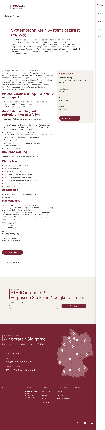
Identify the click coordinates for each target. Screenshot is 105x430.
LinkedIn (75, 396)
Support (100, 5)
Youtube (74, 391)
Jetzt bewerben (11, 252)
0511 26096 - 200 (16, 353)
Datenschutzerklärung (64, 399)
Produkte (44, 395)
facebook (75, 413)
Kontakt (59, 391)
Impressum (60, 395)
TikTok (74, 407)
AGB (58, 402)
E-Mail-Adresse (16, 303)
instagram (75, 401)
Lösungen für (45, 391)
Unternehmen (45, 402)
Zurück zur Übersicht (12, 16)
